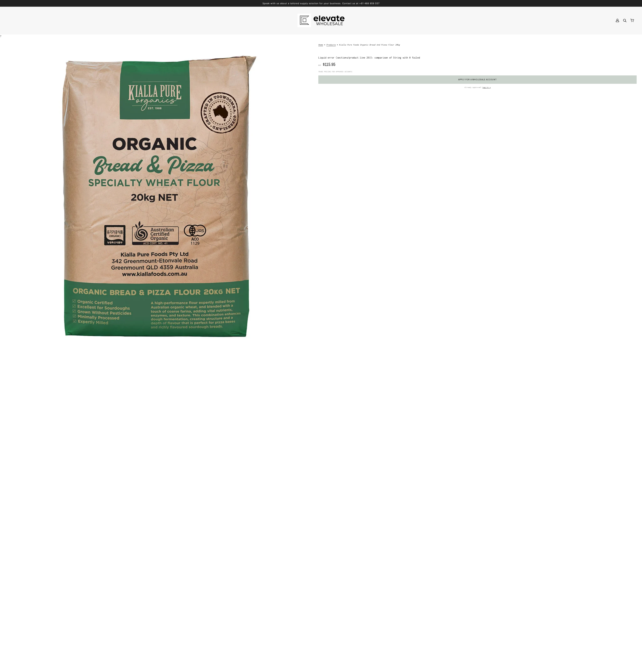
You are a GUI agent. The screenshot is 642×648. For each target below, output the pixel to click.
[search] (624, 20)
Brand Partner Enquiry (321, 601)
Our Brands (313, 597)
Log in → (487, 87)
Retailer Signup (317, 605)
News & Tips (314, 613)
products (331, 45)
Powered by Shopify (23, 635)
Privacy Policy (316, 617)
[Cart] (632, 20)
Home (320, 45)
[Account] (617, 20)
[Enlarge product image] (156, 194)
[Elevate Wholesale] (321, 20)
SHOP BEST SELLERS (321, 377)
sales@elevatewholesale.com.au (34, 618)
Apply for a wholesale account (477, 79)
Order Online (315, 609)
